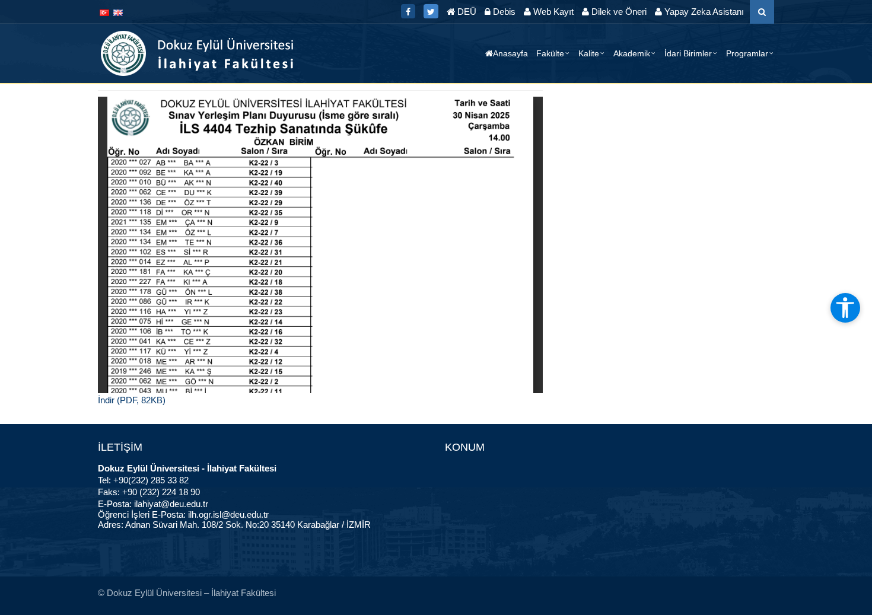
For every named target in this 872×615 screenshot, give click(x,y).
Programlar (747, 53)
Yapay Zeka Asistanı (703, 12)
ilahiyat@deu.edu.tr (171, 504)
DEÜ (465, 12)
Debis (503, 12)
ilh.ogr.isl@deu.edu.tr (228, 514)
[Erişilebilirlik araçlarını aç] (845, 308)
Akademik (631, 53)
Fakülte (550, 53)
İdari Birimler (688, 53)
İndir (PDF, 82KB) (132, 400)
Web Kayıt (552, 12)
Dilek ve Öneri (618, 12)
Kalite (588, 53)
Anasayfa (510, 53)
